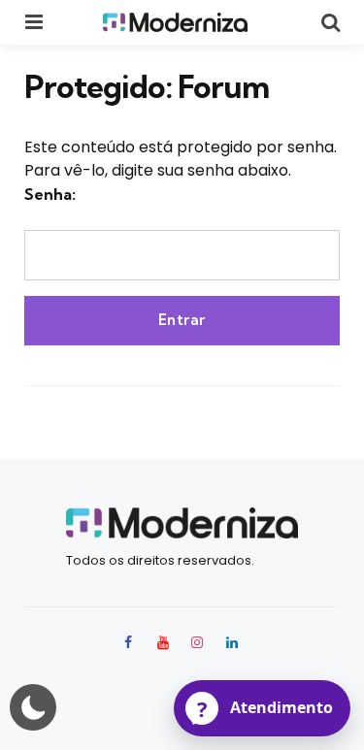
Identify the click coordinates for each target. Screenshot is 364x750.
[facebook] (130, 642)
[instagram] (198, 642)
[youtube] (163, 642)
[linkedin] (232, 642)
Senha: (50, 194)
